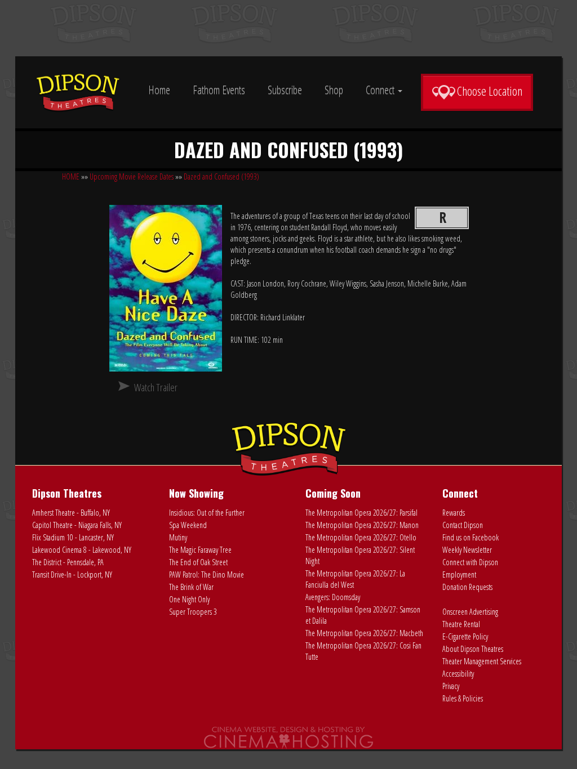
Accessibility (458, 673)
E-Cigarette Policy (465, 636)
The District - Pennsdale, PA (68, 562)
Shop (334, 89)
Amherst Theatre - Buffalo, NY (71, 512)
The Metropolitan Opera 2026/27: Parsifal (361, 512)
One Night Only (189, 599)
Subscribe (285, 89)
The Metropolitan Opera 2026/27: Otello (360, 537)
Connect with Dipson (470, 562)
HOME (70, 176)
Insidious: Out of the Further (207, 512)
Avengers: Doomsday (332, 597)
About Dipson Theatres (472, 648)
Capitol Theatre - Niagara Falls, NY (77, 525)
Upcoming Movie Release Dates (132, 176)
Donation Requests (467, 587)
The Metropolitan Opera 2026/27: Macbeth (364, 633)
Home (159, 89)
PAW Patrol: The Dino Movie (206, 574)
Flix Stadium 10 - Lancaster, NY (73, 537)
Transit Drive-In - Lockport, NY (72, 574)
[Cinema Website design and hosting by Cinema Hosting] (288, 737)
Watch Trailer (155, 387)
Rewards (453, 512)
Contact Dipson (462, 525)
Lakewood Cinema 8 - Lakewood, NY (81, 549)
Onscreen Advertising (470, 611)
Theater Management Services (481, 661)
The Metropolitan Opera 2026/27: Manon (362, 525)
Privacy (450, 686)
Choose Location (489, 90)
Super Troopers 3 (193, 611)
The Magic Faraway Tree (200, 549)
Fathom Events (219, 89)
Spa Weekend (188, 525)
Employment (459, 574)
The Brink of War (191, 587)
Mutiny (178, 537)
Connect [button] (381, 89)
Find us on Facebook (470, 537)
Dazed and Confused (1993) (221, 176)
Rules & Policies (462, 698)
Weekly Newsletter (467, 549)
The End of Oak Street (198, 562)
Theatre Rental (461, 624)
